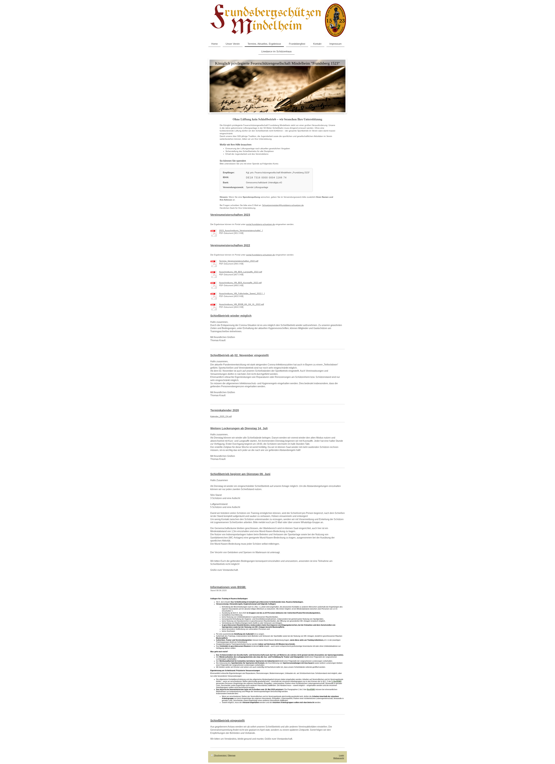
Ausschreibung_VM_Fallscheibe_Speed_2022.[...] (242, 293)
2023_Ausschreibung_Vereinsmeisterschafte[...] (241, 230)
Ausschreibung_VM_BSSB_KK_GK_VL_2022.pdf (241, 304)
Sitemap (231, 755)
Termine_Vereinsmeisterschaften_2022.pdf (238, 261)
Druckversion (220, 755)
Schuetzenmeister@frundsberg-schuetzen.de (283, 205)
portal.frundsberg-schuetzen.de (260, 224)
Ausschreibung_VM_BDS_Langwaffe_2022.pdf (240, 272)
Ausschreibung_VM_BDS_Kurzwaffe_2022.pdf (240, 282)
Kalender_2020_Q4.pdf (221, 416)
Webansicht (338, 758)
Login (341, 755)
